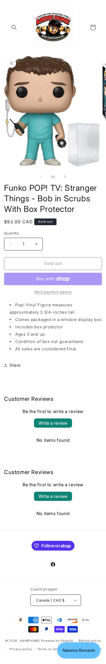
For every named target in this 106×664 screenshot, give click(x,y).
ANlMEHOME (30, 641)
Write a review (53, 423)
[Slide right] (65, 177)
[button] (14, 27)
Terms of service (51, 649)
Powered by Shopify (57, 641)
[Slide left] (41, 177)
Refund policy (90, 641)
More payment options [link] (53, 292)
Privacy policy (21, 649)
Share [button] (15, 365)
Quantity (11, 233)
